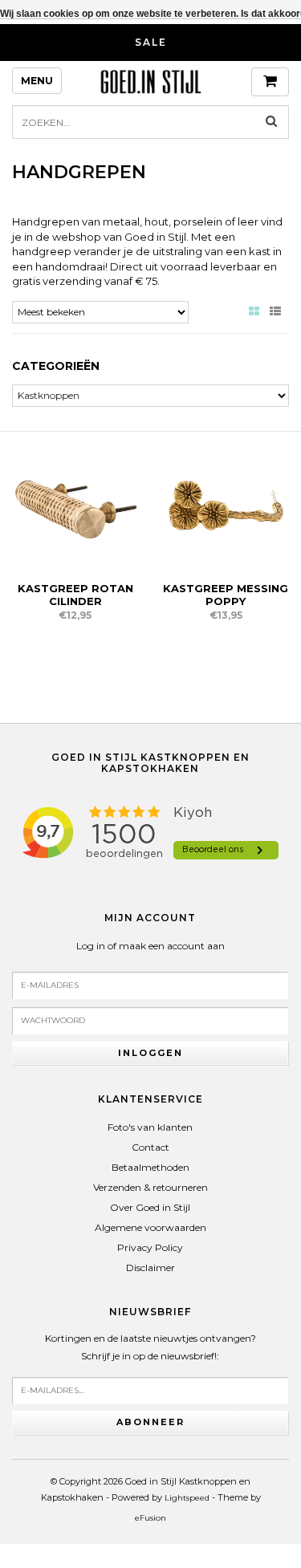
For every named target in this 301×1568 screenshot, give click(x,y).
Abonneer (150, 1422)
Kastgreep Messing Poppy (225, 594)
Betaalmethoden (150, 1167)
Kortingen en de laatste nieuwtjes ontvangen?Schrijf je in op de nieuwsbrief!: (150, 1347)
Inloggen (150, 1052)
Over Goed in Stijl (150, 1207)
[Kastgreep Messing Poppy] (226, 506)
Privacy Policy (150, 1247)
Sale (151, 42)
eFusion (150, 1518)
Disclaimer (150, 1267)
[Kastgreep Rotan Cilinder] (75, 506)
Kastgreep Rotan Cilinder (75, 594)
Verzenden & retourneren (150, 1187)
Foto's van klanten (150, 1127)
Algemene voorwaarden (150, 1227)
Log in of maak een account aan (150, 946)
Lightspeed (187, 1498)
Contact (150, 1147)
